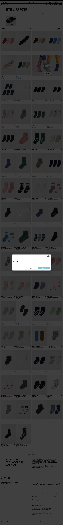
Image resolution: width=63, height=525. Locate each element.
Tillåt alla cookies (43, 268)
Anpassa (31, 268)
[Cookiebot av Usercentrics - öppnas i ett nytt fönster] (46, 256)
